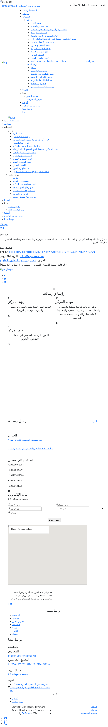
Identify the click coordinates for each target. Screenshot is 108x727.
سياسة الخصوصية (89, 713)
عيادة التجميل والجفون (40, 45)
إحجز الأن (90, 61)
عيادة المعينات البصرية (40, 48)
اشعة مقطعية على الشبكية (42, 73)
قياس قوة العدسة (38, 83)
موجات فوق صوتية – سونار (42, 86)
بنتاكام (33, 67)
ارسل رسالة (54, 519)
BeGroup (26, 713)
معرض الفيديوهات (34, 99)
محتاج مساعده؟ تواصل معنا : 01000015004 (21, 6)
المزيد (94, 421)
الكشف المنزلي (37, 54)
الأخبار (15, 630)
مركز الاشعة (32, 64)
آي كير (29, 19)
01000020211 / (36, 252)
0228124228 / (72, 252)
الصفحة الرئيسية (29, 10)
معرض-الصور (32, 96)
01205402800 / (54, 252)
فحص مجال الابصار (39, 70)
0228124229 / (88, 252)
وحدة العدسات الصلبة (40, 51)
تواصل (15, 634)
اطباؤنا (15, 627)
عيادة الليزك (36, 23)
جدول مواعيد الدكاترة (31, 105)
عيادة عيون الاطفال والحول (43, 42)
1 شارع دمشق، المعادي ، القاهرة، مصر (25, 439)
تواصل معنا (27, 108)
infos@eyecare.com (32, 256)
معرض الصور (18, 621)
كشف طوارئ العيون (40, 58)
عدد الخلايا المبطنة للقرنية (42, 80)
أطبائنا (25, 102)
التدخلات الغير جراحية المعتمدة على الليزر (49, 61)
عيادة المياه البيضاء (39, 32)
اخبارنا (25, 89)
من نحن (25, 13)
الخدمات (26, 16)
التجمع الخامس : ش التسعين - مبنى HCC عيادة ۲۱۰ (30, 448)
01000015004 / (18, 252)
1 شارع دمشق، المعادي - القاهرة (18, 260)
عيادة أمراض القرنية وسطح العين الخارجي (49, 29)
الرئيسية (16, 615)
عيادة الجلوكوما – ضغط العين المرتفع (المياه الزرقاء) (53, 38)
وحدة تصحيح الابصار (39, 26)
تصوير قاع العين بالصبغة (41, 77)
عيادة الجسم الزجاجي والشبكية (44, 35)
